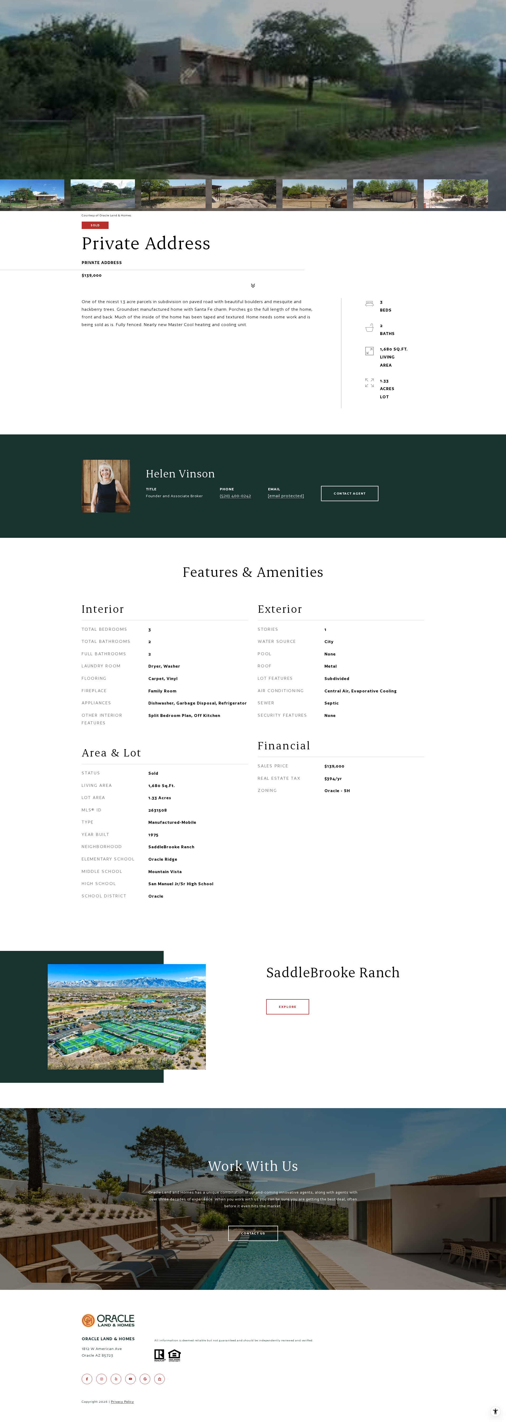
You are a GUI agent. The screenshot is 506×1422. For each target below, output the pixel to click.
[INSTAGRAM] (101, 1379)
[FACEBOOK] (87, 1379)
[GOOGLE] (145, 1379)
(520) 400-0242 (235, 495)
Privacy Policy (122, 1402)
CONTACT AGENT (350, 493)
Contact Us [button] (253, 1233)
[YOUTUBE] (130, 1379)
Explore (287, 1007)
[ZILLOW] (159, 1379)
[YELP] (116, 1379)
